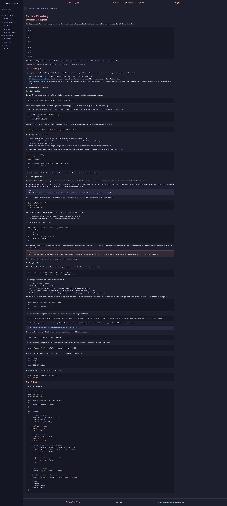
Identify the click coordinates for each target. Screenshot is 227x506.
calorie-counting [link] (54, 8)
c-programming (41, 8)
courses (31, 8)
